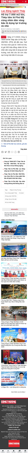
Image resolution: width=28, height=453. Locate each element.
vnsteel (22, 193)
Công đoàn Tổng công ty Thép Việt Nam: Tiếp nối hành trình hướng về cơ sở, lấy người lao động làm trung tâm (14, 367)
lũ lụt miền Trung (10, 202)
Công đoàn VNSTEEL (11, 196)
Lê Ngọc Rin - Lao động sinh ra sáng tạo (13, 387)
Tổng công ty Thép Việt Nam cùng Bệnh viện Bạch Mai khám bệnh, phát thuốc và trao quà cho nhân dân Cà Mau (13, 280)
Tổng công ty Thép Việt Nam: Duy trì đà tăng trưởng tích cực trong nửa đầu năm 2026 (13, 345)
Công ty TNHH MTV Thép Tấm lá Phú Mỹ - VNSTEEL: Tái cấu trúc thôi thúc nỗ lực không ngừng (14, 163)
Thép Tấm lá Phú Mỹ (11, 199)
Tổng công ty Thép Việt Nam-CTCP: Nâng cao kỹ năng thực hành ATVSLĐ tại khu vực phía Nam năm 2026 (13, 323)
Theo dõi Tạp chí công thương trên (10, 32)
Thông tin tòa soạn (14, 425)
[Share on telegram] (18, 152)
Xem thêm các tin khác (18, 392)
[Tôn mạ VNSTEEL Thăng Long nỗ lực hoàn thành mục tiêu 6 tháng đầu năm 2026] (14, 292)
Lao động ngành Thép (13, 11)
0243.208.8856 (16, 434)
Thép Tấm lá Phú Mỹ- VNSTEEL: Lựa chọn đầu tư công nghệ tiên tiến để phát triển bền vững (14, 176)
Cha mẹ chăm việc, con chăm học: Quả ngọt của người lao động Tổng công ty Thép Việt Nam (14, 214)
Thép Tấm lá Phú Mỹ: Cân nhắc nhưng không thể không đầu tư (14, 182)
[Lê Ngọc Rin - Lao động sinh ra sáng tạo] (14, 379)
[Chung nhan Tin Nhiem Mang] (14, 443)
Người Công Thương (16, 190)
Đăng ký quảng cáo (14, 429)
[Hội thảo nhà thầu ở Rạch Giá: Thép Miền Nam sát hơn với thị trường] (14, 250)
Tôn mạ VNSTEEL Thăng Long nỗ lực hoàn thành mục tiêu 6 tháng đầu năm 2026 (13, 301)
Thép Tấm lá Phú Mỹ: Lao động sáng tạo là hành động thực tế (14, 170)
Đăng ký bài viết (14, 427)
